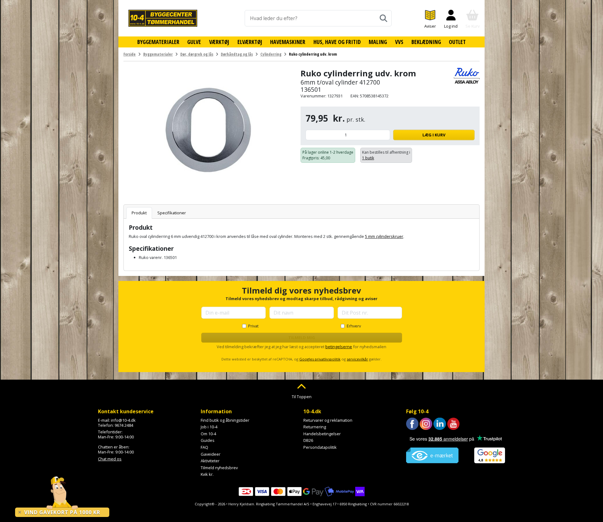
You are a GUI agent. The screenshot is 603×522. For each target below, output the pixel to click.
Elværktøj (249, 42)
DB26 (308, 440)
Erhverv (354, 326)
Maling (378, 42)
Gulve (194, 42)
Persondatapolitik (320, 447)
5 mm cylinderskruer (384, 236)
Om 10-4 (208, 434)
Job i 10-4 (209, 427)
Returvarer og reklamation (327, 420)
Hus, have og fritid (337, 42)
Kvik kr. (207, 474)
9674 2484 (124, 425)
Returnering (314, 427)
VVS (399, 42)
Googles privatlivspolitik (319, 359)
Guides (208, 440)
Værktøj (219, 42)
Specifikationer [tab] (171, 213)
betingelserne (338, 346)
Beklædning (426, 42)
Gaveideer (210, 454)
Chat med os (110, 459)
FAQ (204, 447)
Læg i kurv (433, 135)
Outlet (457, 42)
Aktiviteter (210, 461)
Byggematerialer (158, 42)
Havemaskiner (287, 42)
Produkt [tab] (139, 213)
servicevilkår (357, 359)
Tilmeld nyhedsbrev (219, 467)
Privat (253, 326)
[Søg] (383, 18)
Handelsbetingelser (322, 434)
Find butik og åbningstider (225, 420)
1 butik (368, 158)
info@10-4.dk (123, 420)
